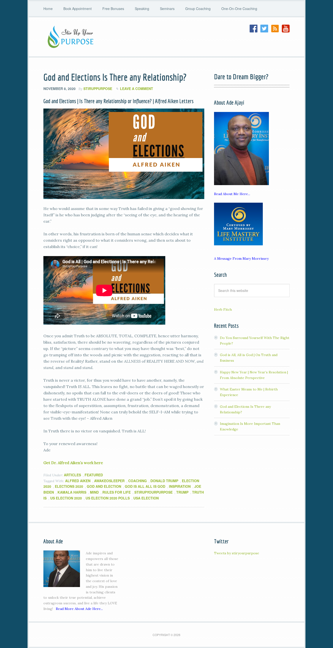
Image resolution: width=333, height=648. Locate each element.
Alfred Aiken (77, 480)
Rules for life (116, 492)
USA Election (146, 498)
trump (182, 492)
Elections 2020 (69, 486)
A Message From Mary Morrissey (241, 258)
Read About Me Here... (232, 194)
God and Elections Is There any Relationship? (114, 77)
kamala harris (72, 492)
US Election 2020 (66, 498)
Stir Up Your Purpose (82, 37)
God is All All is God (145, 486)
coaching (137, 480)
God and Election (104, 486)
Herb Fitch (223, 309)
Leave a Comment (136, 88)
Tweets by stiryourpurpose (236, 553)
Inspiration (180, 486)
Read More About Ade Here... (79, 609)
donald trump (164, 480)
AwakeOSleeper (109, 480)
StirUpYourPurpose (153, 492)
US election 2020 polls (108, 498)
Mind (94, 492)
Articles (72, 474)
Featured (94, 474)
